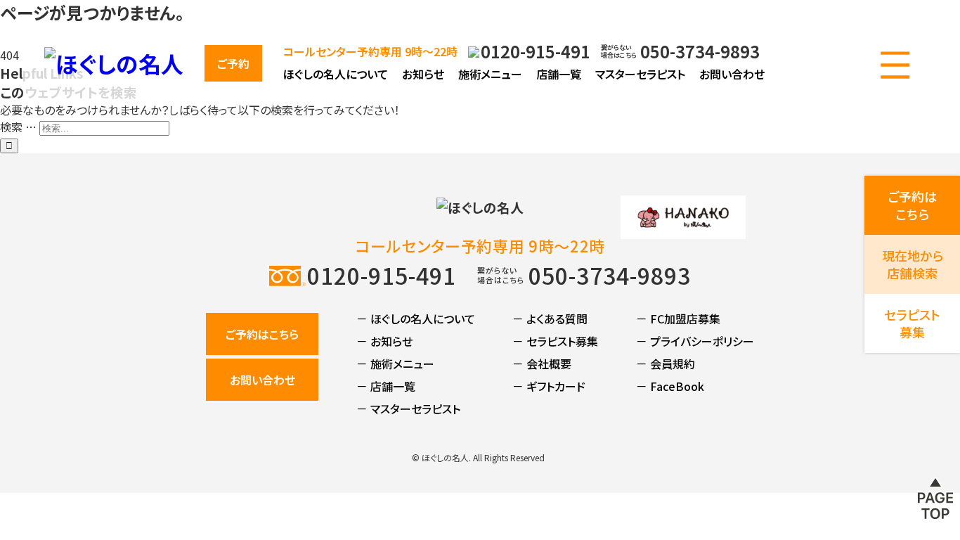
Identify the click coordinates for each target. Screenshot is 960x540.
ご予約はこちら (262, 334)
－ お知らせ (384, 341)
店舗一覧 (558, 73)
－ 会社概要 (541, 363)
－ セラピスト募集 (555, 341)
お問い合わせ (732, 73)
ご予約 (233, 63)
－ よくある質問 (550, 318)
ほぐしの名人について (335, 73)
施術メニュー (490, 73)
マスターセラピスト (640, 73)
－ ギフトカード (548, 386)
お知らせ (423, 73)
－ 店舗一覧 (385, 386)
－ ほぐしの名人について (415, 318)
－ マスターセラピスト (408, 408)
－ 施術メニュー (395, 363)
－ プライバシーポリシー (695, 341)
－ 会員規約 (665, 363)
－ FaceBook (670, 386)
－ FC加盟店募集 (678, 318)
